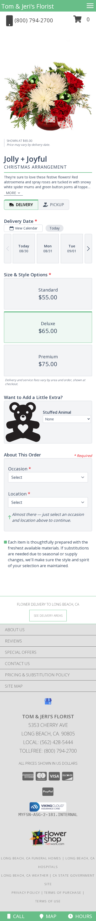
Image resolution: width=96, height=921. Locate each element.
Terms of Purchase (62, 892)
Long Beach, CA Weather (24, 875)
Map (49, 916)
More (11, 192)
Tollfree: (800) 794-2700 (48, 750)
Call (18, 916)
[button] (81, 21)
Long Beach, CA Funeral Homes (31, 858)
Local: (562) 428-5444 (48, 742)
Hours (82, 916)
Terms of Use (48, 901)
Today (54, 228)
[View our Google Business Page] (48, 704)
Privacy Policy (26, 892)
